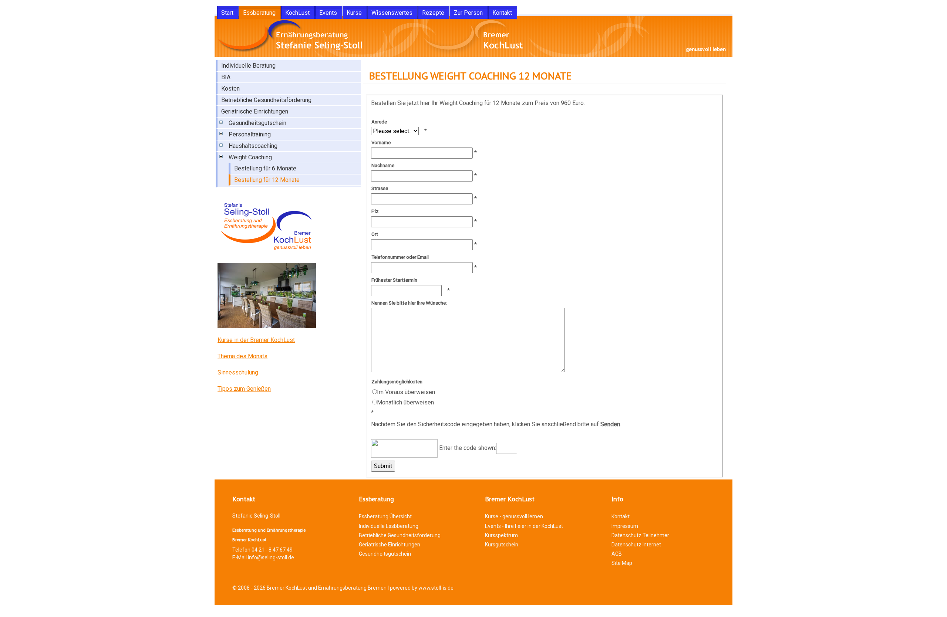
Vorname (381, 142)
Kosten (230, 88)
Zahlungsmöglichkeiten (396, 381)
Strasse (379, 188)
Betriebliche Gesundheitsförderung (266, 100)
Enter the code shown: (467, 448)
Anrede (379, 122)
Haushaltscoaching (253, 145)
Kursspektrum (501, 535)
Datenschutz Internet (636, 544)
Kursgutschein (501, 544)
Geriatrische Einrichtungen (254, 111)
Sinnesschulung (238, 372)
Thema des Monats (242, 356)
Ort (374, 234)
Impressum (624, 526)
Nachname (382, 165)
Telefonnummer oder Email (400, 257)
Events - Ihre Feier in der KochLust (524, 526)
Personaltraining (250, 134)
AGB (616, 554)
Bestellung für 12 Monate (267, 179)
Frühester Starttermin (394, 280)
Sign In (229, 612)
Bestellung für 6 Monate (265, 168)
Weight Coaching (250, 157)
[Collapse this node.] (220, 157)
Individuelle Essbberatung (388, 526)
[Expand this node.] (220, 123)
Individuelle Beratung (248, 65)
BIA (225, 77)
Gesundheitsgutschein (257, 122)
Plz (374, 211)
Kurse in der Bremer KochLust (256, 339)
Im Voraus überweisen (406, 392)
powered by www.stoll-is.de (422, 588)
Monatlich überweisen (405, 402)
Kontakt (620, 516)
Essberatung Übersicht (385, 516)
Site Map (621, 563)
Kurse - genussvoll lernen (514, 516)
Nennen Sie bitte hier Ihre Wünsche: (409, 303)
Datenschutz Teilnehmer (640, 535)
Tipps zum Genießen (244, 388)
